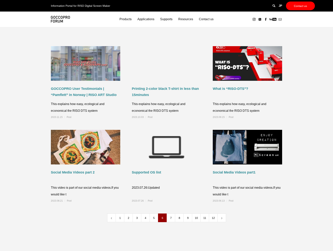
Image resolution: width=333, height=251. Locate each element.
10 (196, 217)
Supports (166, 19)
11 (204, 217)
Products (125, 19)
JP (280, 5)
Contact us (300, 6)
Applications (145, 19)
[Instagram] (254, 19)
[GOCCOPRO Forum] (60, 19)
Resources (185, 19)
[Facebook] (265, 19)
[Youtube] (272, 19)
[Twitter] (260, 19)
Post (69, 117)
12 (213, 217)
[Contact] (280, 19)
